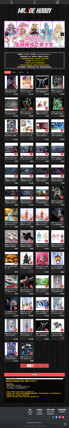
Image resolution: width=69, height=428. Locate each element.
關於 (30, 409)
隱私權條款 (62, 412)
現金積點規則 (62, 409)
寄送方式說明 (50, 412)
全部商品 (39, 409)
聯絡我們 (30, 412)
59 (40, 365)
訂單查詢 (39, 412)
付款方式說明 (50, 409)
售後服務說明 (50, 414)
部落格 (30, 414)
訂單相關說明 (39, 414)
